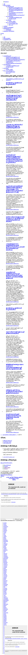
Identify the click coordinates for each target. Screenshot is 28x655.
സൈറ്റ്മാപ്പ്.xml (7, 443)
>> (16, 434)
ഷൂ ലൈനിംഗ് (9, 16)
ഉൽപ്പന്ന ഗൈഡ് (7, 440)
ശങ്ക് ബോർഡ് (12, 13)
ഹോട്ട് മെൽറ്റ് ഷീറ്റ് (13, 23)
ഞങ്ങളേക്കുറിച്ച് (7, 28)
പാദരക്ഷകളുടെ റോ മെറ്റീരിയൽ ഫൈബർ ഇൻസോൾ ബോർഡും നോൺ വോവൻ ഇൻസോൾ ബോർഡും (15, 247)
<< (1, 434)
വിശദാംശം (16, 117)
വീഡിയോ (8, 29)
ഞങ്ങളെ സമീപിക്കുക (8, 31)
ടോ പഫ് (11, 24)
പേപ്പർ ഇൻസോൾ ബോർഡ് (16, 12)
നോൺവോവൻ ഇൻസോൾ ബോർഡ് (15, 59)
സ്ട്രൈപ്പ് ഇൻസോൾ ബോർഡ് (16, 15)
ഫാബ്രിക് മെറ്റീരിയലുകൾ (15, 17)
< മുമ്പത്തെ (5, 434)
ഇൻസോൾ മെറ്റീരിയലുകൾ (16, 8)
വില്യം (2, 476)
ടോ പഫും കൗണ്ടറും (11, 22)
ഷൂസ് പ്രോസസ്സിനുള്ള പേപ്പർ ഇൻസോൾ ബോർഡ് (15, 332)
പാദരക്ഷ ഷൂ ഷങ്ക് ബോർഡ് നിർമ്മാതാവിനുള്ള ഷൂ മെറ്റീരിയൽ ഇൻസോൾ (14, 126)
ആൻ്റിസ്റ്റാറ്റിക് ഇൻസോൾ (15, 7)
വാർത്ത (5, 26)
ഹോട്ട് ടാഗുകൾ (7, 441)
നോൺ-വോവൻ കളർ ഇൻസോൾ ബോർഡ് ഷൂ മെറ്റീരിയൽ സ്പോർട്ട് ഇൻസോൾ (13, 416)
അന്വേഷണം (9, 117)
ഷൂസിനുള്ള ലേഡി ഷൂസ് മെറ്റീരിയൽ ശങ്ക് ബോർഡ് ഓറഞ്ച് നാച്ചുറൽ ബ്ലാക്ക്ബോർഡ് (13, 98)
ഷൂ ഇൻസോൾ (10, 6)
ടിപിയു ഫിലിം (12, 21)
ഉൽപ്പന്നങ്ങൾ (6, 5)
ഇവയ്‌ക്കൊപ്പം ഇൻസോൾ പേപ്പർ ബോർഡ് (14, 83)
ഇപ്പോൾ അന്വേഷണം (6, 462)
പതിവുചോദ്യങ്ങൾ (8, 27)
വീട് (4, 4)
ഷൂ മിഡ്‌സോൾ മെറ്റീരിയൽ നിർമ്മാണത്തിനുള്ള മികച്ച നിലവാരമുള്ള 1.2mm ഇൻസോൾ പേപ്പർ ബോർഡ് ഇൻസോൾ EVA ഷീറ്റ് (14, 189)
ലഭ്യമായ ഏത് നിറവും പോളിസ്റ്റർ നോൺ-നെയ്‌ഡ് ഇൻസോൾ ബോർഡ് (14, 391)
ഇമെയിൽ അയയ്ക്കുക (6, 474)
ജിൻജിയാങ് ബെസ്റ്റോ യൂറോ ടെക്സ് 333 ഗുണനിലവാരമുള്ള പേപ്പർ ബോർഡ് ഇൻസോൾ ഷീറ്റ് (14, 367)
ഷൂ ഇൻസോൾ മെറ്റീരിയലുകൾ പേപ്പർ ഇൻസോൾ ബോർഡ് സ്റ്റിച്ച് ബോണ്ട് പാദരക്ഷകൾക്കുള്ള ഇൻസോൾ (14, 275)
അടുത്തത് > (13, 434)
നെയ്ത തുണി (12, 18)
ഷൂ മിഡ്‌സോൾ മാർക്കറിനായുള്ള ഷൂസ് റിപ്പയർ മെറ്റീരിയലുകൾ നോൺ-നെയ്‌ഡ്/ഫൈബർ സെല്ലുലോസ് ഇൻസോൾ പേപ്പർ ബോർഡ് (14, 158)
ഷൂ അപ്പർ (8, 20)
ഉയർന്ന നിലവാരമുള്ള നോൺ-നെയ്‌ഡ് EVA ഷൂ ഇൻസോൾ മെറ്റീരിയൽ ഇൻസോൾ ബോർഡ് (15, 219)
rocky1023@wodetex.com (8, 457)
